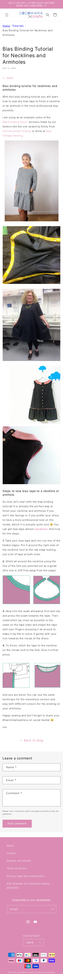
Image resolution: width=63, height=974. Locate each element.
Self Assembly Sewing (17, 131)
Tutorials (18, 25)
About (10, 845)
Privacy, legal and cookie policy (26, 876)
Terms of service (17, 868)
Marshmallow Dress (15, 122)
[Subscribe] (52, 909)
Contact (11, 853)
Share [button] (9, 77)
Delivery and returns (19, 860)
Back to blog (33, 740)
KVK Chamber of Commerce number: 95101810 (28, 885)
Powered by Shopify (45, 972)
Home (6, 25)
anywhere (41, 529)
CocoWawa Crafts (25, 972)
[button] (6, 15)
